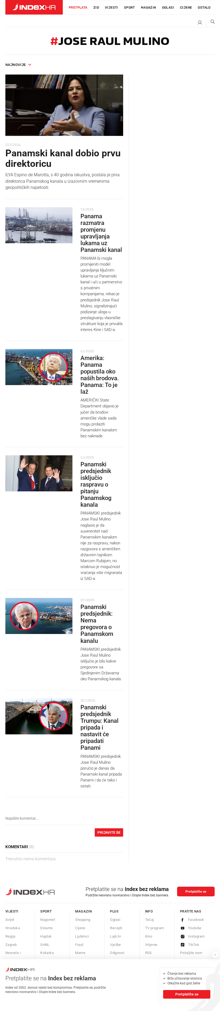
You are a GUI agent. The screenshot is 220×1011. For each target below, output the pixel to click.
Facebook (196, 920)
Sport (129, 7)
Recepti (116, 928)
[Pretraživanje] (211, 23)
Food (79, 945)
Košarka (47, 953)
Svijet (9, 920)
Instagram (196, 936)
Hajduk (46, 936)
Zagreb (11, 945)
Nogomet (47, 920)
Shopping (82, 920)
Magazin (83, 911)
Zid (96, 7)
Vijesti (111, 7)
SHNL (45, 945)
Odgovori (117, 953)
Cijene (186, 7)
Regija (10, 936)
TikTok (193, 945)
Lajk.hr (115, 936)
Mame (80, 953)
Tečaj (149, 920)
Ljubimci (82, 936)
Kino (148, 936)
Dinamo (46, 928)
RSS (148, 953)
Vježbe (115, 945)
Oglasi (168, 7)
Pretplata (78, 7)
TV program (154, 928)
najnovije (15, 65)
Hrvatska (12, 928)
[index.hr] (34, 7)
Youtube (194, 928)
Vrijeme (151, 945)
